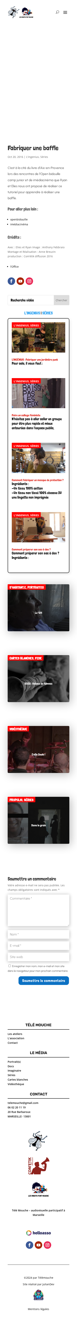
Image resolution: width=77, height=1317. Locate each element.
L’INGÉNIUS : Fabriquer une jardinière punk (35, 359)
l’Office (14, 266)
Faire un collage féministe (26, 415)
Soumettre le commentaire (43, 980)
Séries (44, 157)
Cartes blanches (21, 658)
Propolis (16, 800)
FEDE (38, 658)
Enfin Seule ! (38, 754)
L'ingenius (32, 157)
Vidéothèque (18, 729)
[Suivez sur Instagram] (29, 281)
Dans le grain (38, 825)
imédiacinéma (19, 224)
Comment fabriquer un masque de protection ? (38, 480)
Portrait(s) (35, 587)
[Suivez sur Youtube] (20, 281)
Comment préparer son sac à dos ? (31, 549)
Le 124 (38, 613)
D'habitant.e (18, 587)
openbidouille (19, 219)
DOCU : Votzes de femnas (38, 683)
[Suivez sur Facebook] (11, 281)
